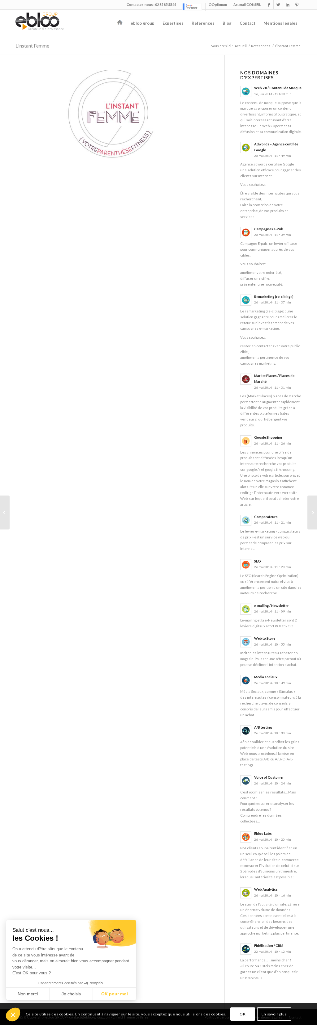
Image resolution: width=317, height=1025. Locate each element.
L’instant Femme (32, 45)
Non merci (28, 993)
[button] (13, 1014)
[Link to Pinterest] (297, 4)
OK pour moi (114, 993)
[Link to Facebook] (268, 4)
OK (242, 1014)
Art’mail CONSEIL (247, 4)
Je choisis (71, 993)
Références (261, 46)
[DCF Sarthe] (5, 512)
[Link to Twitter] (278, 4)
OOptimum (218, 4)
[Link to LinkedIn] (287, 4)
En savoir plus (274, 1014)
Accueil (241, 46)
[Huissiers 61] (312, 512)
